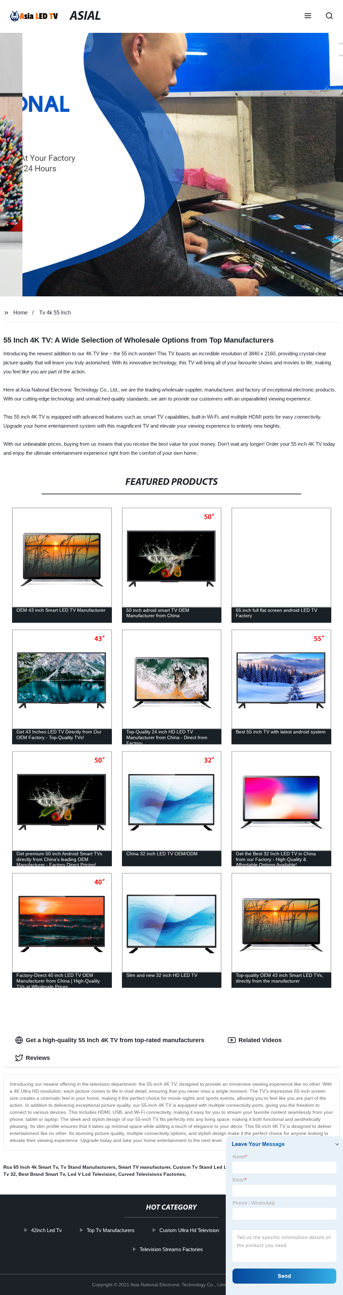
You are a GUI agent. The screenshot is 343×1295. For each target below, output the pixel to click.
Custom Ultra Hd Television (189, 1230)
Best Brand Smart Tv (41, 1174)
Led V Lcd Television (92, 1174)
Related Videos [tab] (260, 1040)
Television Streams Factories (171, 1249)
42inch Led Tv (46, 1230)
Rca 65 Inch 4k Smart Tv (30, 1167)
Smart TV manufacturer (144, 1167)
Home (20, 312)
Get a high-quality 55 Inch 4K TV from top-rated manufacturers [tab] (115, 1040)
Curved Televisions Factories (151, 1174)
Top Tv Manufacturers (111, 1230)
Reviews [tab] (38, 1058)
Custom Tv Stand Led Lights (205, 1167)
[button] (308, 16)
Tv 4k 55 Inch (55, 312)
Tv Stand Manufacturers (88, 1167)
